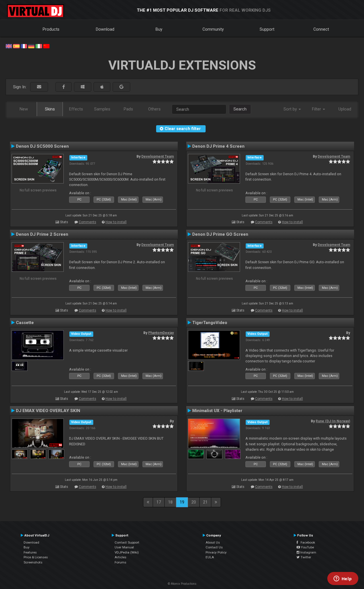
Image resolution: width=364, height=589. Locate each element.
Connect (321, 29)
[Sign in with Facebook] (63, 87)
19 (182, 502)
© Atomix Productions (182, 584)
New (24, 109)
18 (170, 502)
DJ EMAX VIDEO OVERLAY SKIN (48, 410)
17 (158, 502)
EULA (210, 557)
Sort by (291, 109)
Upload (344, 109)
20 (193, 502)
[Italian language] (39, 45)
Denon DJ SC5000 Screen (42, 146)
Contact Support (127, 542)
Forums (120, 562)
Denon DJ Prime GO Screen (220, 234)
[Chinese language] (46, 45)
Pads (128, 109)
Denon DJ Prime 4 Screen (218, 146)
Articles (120, 557)
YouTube (307, 547)
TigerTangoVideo (209, 322)
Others (154, 109)
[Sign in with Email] (39, 87)
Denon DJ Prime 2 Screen (42, 234)
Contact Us (214, 547)
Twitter (305, 557)
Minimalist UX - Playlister (217, 410)
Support (267, 29)
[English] (9, 45)
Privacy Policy (216, 552)
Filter (317, 109)
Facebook (306, 542)
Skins (50, 109)
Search (240, 109)
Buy (159, 29)
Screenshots (33, 562)
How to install (116, 222)
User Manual (124, 547)
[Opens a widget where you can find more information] (342, 579)
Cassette (25, 322)
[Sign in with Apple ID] (102, 87)
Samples (102, 109)
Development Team (157, 156)
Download (105, 29)
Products (51, 29)
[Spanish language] (16, 45)
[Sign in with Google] (121, 87)
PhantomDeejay (161, 333)
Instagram (307, 552)
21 (205, 502)
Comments (87, 222)
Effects (76, 109)
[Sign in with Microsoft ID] (82, 87)
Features (30, 552)
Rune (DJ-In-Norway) (333, 421)
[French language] (24, 45)
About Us (213, 542)
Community (213, 29)
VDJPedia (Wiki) (127, 552)
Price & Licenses (36, 557)
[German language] (31, 45)
